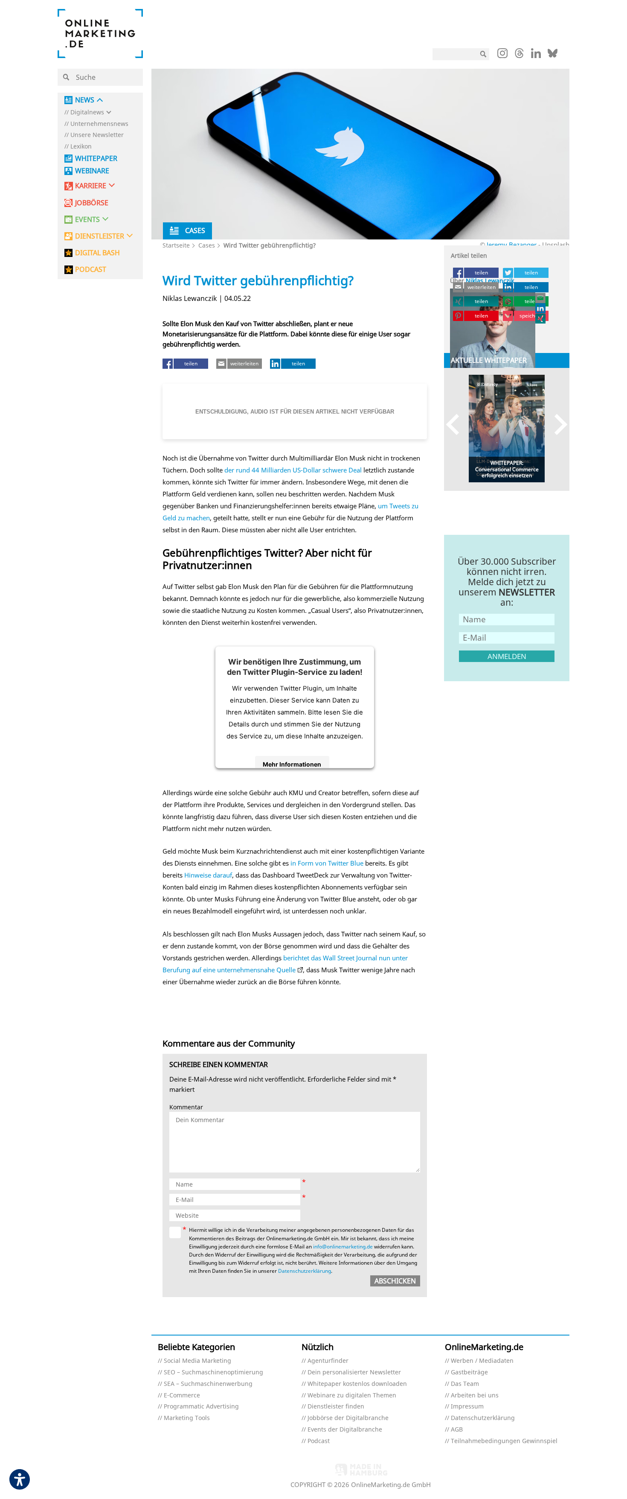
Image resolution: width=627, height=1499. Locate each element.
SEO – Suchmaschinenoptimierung (213, 1372)
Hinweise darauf (208, 875)
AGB (457, 1429)
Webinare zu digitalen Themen (352, 1395)
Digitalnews (87, 112)
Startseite (176, 245)
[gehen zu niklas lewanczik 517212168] (540, 308)
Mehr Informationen (292, 764)
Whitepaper (96, 159)
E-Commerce (182, 1395)
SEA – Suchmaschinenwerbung (208, 1384)
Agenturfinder (328, 1361)
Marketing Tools (187, 1418)
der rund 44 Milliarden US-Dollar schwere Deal (293, 470)
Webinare (92, 171)
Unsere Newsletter (97, 135)
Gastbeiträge (469, 1372)
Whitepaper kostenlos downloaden (357, 1384)
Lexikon (81, 146)
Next (556, 424)
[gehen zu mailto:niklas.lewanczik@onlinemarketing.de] (540, 298)
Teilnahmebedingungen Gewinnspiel (504, 1441)
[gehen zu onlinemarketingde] (502, 55)
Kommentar (186, 1107)
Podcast (319, 1441)
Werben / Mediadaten (482, 1361)
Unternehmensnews (99, 124)
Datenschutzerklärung (304, 1270)
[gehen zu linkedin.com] (536, 55)
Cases (206, 245)
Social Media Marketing (197, 1361)
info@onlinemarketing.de (343, 1246)
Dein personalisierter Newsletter (354, 1372)
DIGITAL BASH (97, 253)
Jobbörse (91, 203)
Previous (456, 424)
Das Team (465, 1384)
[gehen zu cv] (540, 318)
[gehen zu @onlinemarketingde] (519, 55)
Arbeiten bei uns (475, 1395)
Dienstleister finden (336, 1406)
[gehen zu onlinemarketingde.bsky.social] (552, 55)
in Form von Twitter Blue (326, 863)
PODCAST (90, 269)
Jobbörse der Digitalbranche (348, 1418)
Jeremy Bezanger (512, 244)
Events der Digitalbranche (345, 1429)
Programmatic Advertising (201, 1406)
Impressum (467, 1406)
